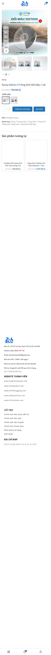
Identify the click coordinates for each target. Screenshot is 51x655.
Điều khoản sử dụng (12, 430)
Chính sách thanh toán (14, 426)
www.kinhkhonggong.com (15, 391)
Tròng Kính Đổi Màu (28, 124)
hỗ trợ (8, 410)
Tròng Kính (31, 121)
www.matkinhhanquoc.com (15, 381)
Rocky (4, 80)
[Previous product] (3, 74)
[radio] (5, 100)
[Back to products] (6, 74)
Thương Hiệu (21, 121)
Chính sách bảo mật (12, 418)
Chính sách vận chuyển (14, 422)
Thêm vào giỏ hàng (22, 109)
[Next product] (8, 74)
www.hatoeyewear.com (14, 386)
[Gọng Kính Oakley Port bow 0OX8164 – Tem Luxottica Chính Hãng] (36, 151)
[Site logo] (24, 3)
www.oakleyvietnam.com (14, 395)
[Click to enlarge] (6, 50)
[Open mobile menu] (3, 3)
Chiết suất (6, 94)
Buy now (39, 109)
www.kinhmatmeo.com (13, 400)
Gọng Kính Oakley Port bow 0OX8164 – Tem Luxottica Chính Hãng (36, 165)
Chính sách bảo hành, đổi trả (16, 414)
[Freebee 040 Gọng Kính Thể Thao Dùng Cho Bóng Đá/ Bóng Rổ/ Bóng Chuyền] (13, 151)
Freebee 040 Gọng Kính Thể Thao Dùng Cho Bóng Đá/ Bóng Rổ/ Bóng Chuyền (13, 166)
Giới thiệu (8, 434)
